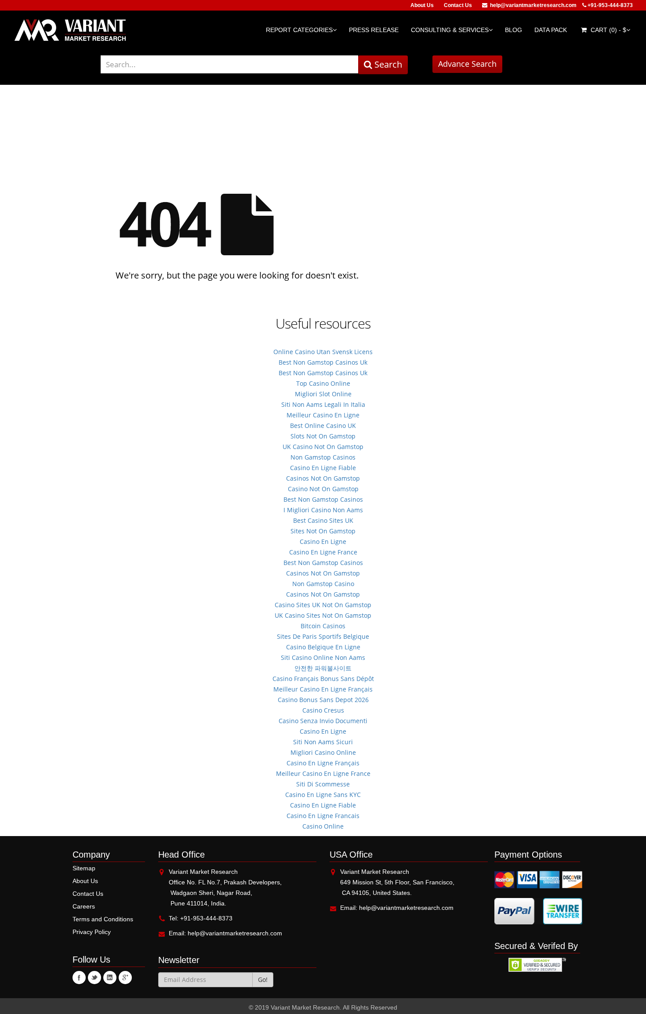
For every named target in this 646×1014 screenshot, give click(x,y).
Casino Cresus (323, 710)
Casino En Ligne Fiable (323, 468)
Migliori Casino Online (323, 752)
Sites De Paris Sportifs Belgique (323, 636)
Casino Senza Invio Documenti (323, 721)
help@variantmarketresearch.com (533, 5)
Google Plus (125, 977)
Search (387, 64)
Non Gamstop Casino (323, 583)
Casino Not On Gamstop (323, 489)
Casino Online (323, 826)
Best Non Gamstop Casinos (323, 499)
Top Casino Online (323, 383)
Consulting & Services (450, 29)
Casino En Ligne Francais (323, 815)
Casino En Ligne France (323, 552)
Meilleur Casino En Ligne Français (323, 689)
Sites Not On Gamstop (323, 531)
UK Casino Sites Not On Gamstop (323, 615)
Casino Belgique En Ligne (323, 647)
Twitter (94, 977)
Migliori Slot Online (323, 394)
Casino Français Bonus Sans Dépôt (323, 678)
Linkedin (109, 977)
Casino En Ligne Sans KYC (323, 794)
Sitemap (84, 868)
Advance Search (467, 63)
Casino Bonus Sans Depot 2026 (323, 699)
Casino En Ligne (323, 541)
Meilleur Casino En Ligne (323, 415)
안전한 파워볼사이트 (323, 668)
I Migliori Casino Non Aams (323, 510)
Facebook (79, 977)
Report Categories (299, 29)
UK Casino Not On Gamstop (323, 446)
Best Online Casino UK (323, 425)
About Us (422, 5)
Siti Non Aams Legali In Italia (323, 404)
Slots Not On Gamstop (323, 436)
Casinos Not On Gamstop (323, 478)
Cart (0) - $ (607, 29)
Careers (84, 906)
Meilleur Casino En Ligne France (323, 773)
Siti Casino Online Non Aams (323, 657)
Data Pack (550, 29)
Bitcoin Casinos (323, 626)
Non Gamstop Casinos (323, 457)
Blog (513, 29)
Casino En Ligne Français (323, 763)
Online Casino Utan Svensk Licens (323, 352)
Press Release (374, 29)
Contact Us (458, 5)
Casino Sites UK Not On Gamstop (323, 605)
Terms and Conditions (103, 919)
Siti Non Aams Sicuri (323, 742)
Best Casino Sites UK (323, 520)
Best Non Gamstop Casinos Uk (323, 362)
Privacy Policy (92, 931)
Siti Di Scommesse (323, 784)
